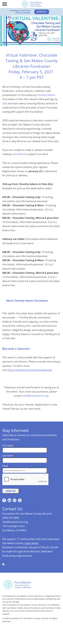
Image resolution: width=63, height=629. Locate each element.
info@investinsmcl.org (35, 395)
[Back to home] (31, 4)
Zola (4, 103)
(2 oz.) (49, 209)
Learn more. (32, 543)
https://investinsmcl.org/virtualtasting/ (29, 370)
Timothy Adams (46, 95)
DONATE (41, 11)
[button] (4, 4)
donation (18, 154)
